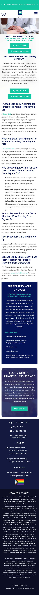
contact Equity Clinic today (19, 273)
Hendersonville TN (31, 541)
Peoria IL (24, 506)
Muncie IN (5, 517)
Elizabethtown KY (7, 536)
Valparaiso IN (32, 524)
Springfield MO (24, 543)
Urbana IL (26, 508)
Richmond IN (13, 524)
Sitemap (31, 588)
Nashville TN (24, 536)
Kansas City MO (7, 543)
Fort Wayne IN (6, 513)
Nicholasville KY (17, 536)
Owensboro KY (30, 531)
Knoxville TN (5, 538)
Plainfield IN (26, 524)
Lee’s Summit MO (18, 545)
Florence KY (31, 534)
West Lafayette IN (16, 522)
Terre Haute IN (25, 517)
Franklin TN (6, 541)
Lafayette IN (22, 515)
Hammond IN (14, 515)
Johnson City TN (13, 541)
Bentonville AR (32, 552)
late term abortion (8, 149)
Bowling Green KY (21, 531)
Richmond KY (24, 534)
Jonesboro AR (32, 550)
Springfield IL (18, 506)
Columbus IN (19, 520)
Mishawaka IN (11, 520)
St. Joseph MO (12, 548)
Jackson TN (22, 541)
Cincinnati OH (6, 527)
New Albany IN (31, 522)
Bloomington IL (6, 508)
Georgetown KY (16, 534)
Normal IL (19, 508)
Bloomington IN (7, 515)
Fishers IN (33, 513)
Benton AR (19, 555)
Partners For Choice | (23, 588)
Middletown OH (9, 529)
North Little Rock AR (21, 552)
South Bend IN (21, 513)
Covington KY (8, 534)
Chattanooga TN (14, 538)
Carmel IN (27, 513)
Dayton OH (13, 527)
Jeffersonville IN (27, 520)
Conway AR (13, 552)
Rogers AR (6, 552)
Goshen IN (19, 524)
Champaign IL (30, 506)
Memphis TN (31, 536)
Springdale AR (23, 550)
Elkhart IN (5, 520)
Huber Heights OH (26, 529)
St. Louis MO (15, 543)
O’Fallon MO (26, 545)
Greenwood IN (11, 517)
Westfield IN (9, 522)
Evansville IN (14, 513)
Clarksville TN (22, 538)
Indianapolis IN (31, 511)
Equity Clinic (7, 114)
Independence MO (8, 545)
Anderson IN (33, 517)
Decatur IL (13, 508)
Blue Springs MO (20, 548)
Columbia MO (31, 543)
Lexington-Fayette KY (11, 531)
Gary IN (27, 515)
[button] (1, 4)
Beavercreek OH (17, 529)
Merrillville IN (6, 524)
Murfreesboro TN (31, 538)
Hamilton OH (20, 527)
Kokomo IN (19, 517)
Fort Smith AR (15, 550)
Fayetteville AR (7, 550)
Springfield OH (27, 527)
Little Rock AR (29, 548)
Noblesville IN (32, 515)
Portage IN (24, 522)
